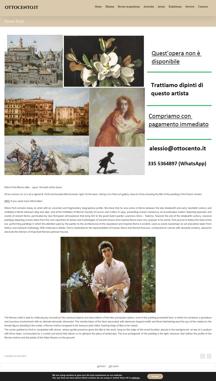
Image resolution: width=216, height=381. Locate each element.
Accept (155, 376)
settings (135, 378)
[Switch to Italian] (101, 366)
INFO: (7, 201)
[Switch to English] (113, 366)
